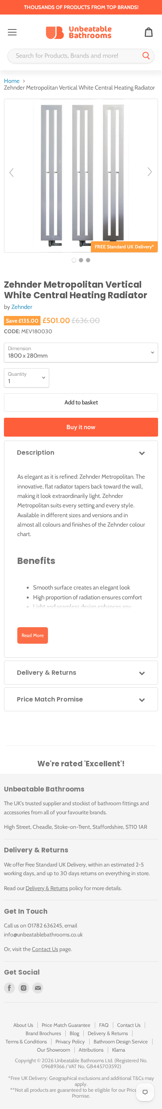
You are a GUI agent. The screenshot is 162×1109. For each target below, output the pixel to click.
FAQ (104, 1025)
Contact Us (45, 949)
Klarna (118, 1050)
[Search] (146, 56)
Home (12, 81)
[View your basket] (148, 32)
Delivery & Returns (47, 888)
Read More (33, 635)
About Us (23, 1025)
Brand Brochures (43, 1033)
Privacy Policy (70, 1041)
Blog (74, 1033)
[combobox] (73, 56)
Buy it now (81, 427)
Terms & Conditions (26, 1041)
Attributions (91, 1050)
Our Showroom (53, 1050)
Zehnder (21, 306)
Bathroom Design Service (121, 1041)
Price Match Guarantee (66, 1025)
